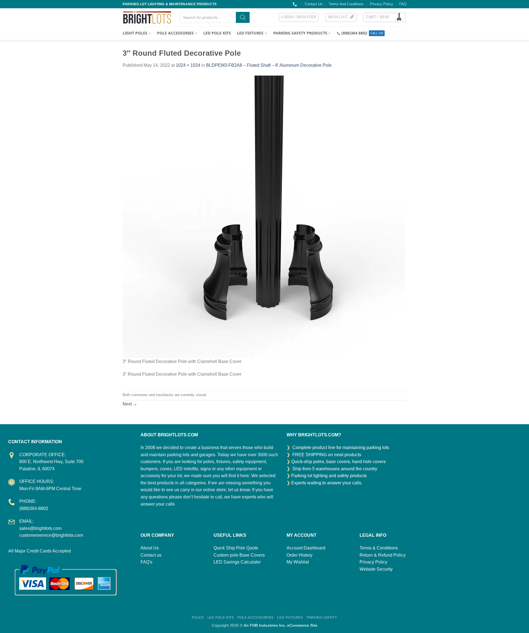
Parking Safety (322, 617)
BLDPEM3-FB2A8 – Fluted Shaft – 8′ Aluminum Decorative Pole (269, 65)
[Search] (243, 17)
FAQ (402, 4)
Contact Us (314, 4)
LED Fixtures (290, 617)
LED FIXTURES (250, 33)
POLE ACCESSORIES (175, 33)
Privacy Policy (381, 4)
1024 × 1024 (188, 65)
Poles (198, 617)
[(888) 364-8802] (295, 4)
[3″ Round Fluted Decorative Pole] (264, 216)
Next (130, 404)
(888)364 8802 (354, 33)
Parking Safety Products (300, 33)
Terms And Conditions (346, 4)
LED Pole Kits (217, 33)
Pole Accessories (255, 617)
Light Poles (135, 33)
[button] (299, 17)
